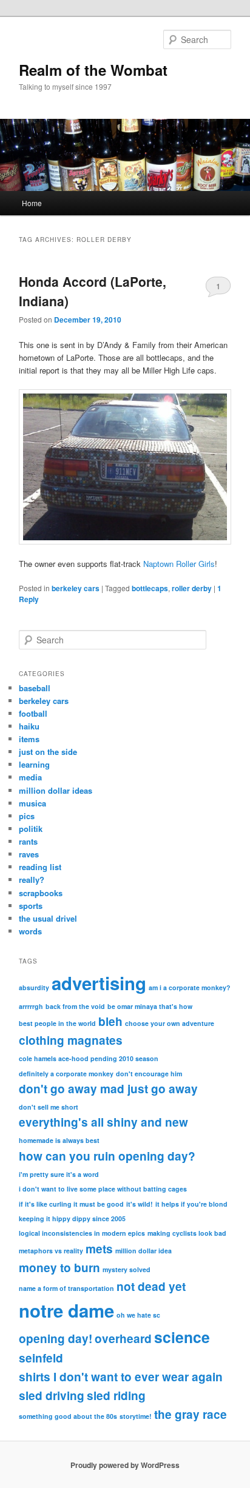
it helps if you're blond (191, 1203)
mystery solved (126, 1269)
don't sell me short (48, 1106)
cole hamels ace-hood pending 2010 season (88, 1058)
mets (99, 1249)
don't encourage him (149, 1073)
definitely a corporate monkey (66, 1073)
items (29, 739)
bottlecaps (150, 588)
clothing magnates (71, 1040)
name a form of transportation (66, 1288)
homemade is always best (59, 1140)
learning (34, 764)
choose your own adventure (169, 1023)
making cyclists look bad (186, 1233)
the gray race (190, 1414)
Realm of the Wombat (93, 69)
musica (32, 803)
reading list (40, 867)
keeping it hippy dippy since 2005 (72, 1218)
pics (27, 816)
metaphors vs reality (51, 1250)
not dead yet (151, 1286)
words (30, 931)
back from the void (75, 1006)
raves (29, 854)
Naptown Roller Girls (179, 563)
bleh (110, 1021)
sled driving (51, 1395)
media (30, 777)
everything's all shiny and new (103, 1122)
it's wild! (139, 1203)
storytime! (136, 1416)
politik (30, 828)
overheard (123, 1338)
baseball (34, 688)
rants (28, 841)
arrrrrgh (31, 1006)
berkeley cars (76, 588)
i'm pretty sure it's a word (59, 1174)
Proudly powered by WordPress (125, 1465)
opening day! (55, 1338)
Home (32, 203)
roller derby (192, 588)
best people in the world (57, 1023)
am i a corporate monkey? (190, 987)
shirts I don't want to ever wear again (121, 1377)
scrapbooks (40, 893)
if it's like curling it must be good (71, 1203)
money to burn (59, 1267)
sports (30, 905)
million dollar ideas (55, 790)
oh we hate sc (138, 1314)
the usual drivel (48, 918)
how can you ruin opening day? (107, 1156)
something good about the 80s (68, 1416)
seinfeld (41, 1358)
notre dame (66, 1310)
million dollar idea (143, 1250)
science (182, 1337)
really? (31, 879)
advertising (99, 983)
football (33, 713)
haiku (29, 726)
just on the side (48, 751)
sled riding (116, 1395)
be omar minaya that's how (149, 1006)
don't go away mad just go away (108, 1089)
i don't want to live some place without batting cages (103, 1188)
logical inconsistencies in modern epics (82, 1233)
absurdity (34, 987)
